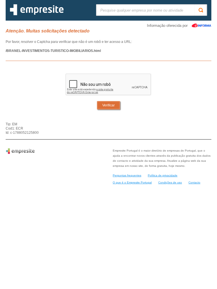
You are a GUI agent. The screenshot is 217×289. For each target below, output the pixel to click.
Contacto (194, 182)
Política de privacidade (162, 175)
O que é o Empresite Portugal (132, 182)
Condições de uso (170, 182)
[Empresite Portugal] (37, 14)
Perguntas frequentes (127, 175)
